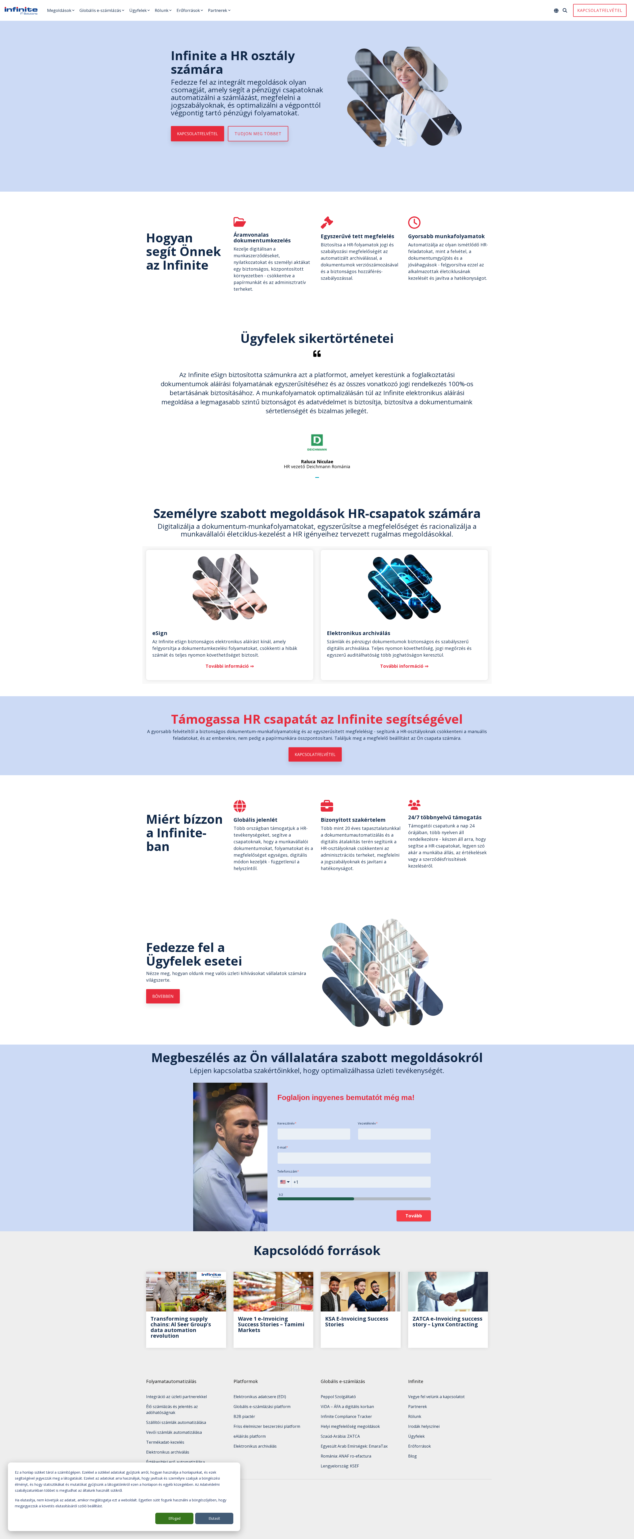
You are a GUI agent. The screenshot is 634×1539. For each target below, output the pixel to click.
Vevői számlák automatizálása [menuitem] (174, 1432)
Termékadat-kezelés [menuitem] (165, 1442)
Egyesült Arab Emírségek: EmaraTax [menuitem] (354, 1446)
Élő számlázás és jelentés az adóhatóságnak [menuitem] (172, 1409)
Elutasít (214, 1518)
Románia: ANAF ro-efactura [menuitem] (346, 1456)
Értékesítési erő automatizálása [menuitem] (175, 1462)
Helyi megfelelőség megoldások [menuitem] (350, 1426)
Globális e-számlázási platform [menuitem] (262, 1406)
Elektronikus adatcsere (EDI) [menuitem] (260, 1396)
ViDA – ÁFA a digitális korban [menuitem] (347, 1406)
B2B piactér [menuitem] (244, 1416)
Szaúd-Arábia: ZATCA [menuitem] (340, 1436)
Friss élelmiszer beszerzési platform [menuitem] (267, 1426)
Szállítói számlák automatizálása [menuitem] (176, 1422)
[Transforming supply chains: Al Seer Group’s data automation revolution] (186, 1291)
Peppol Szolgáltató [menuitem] (338, 1396)
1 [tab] (317, 479)
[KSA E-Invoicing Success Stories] (361, 1291)
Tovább (413, 1216)
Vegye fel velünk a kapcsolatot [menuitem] (436, 1396)
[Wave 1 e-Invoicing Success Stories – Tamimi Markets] (274, 1291)
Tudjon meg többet (258, 133)
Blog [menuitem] (412, 1456)
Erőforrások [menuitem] (419, 1446)
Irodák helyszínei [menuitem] (424, 1426)
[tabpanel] (317, 409)
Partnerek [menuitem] (417, 1406)
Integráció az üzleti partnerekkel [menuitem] (176, 1396)
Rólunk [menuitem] (414, 1416)
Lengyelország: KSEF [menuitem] (340, 1466)
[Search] (565, 10)
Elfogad (174, 1518)
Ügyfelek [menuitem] (416, 1436)
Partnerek (217, 10)
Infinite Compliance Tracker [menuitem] (346, 1416)
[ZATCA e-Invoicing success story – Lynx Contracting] (448, 1291)
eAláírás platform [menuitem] (250, 1436)
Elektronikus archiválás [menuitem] (167, 1452)
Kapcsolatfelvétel (599, 10)
